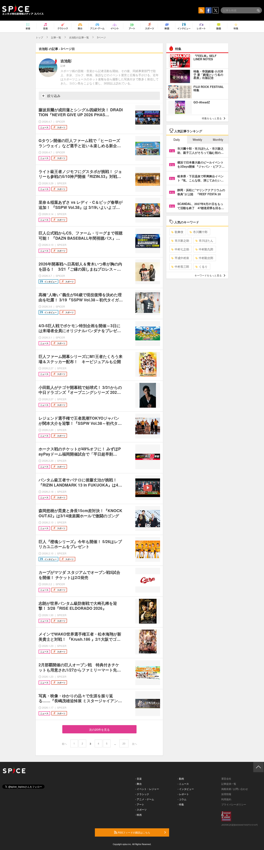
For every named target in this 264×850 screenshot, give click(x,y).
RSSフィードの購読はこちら (133, 832)
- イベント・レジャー (147, 789)
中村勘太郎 (206, 258)
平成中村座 (182, 258)
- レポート (183, 794)
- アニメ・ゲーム (144, 799)
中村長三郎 (182, 266)
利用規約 (226, 799)
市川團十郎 (200, 232)
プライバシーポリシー (233, 804)
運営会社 (226, 778)
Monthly (218, 139)
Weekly (197, 139)
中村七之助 (182, 249)
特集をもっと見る (212, 118)
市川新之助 (182, 240)
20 (124, 743)
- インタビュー (186, 789)
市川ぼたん (206, 240)
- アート (139, 804)
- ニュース (183, 783)
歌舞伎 (179, 232)
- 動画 (181, 778)
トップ (39, 37)
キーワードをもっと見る (208, 275)
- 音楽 (138, 778)
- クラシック (142, 794)
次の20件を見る (99, 729)
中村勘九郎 (206, 249)
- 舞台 (138, 783)
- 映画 (138, 814)
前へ (64, 743)
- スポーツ (141, 809)
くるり (203, 266)
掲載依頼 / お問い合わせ (234, 789)
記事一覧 (56, 37)
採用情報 (226, 794)
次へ (134, 743)
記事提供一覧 (228, 783)
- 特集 (181, 804)
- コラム (182, 799)
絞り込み (53, 95)
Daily (176, 139)
